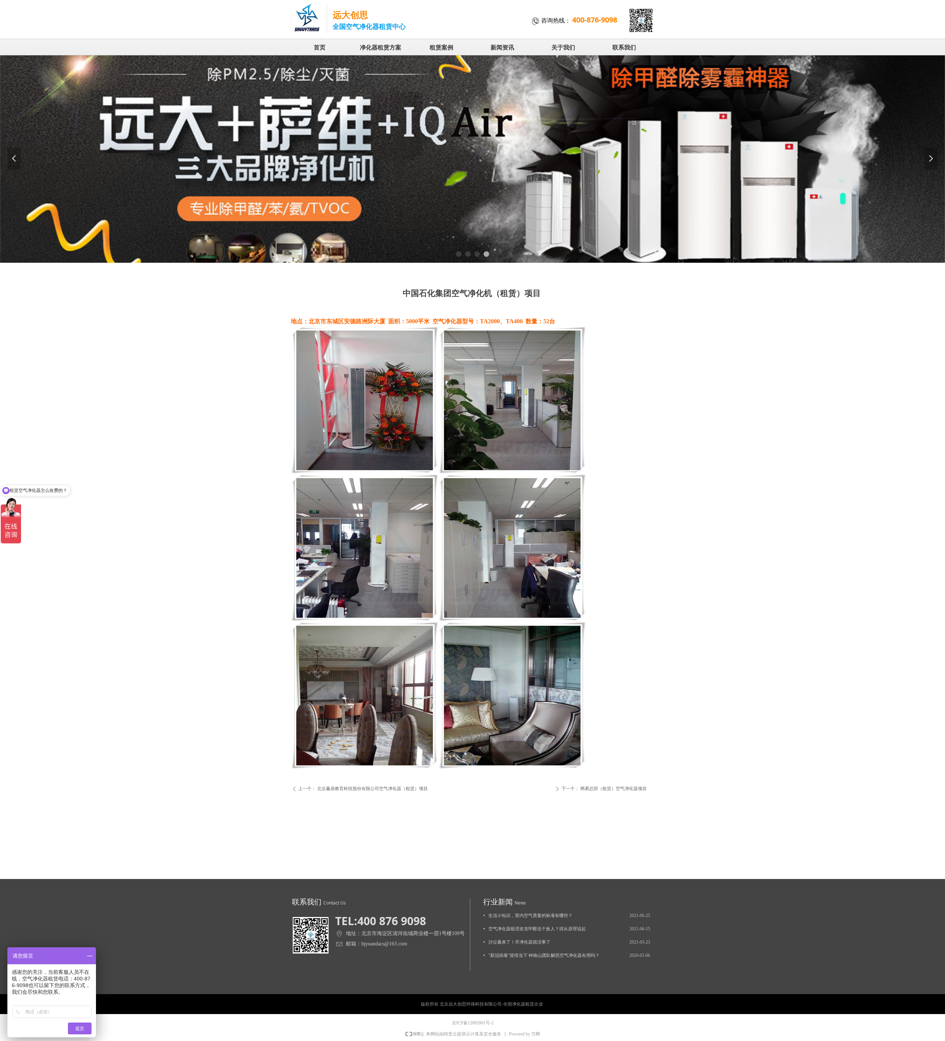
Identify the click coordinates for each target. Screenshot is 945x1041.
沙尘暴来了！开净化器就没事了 (519, 942)
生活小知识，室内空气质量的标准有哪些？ (530, 915)
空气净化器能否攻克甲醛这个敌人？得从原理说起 (537, 928)
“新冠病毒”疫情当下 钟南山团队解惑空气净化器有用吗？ (543, 955)
